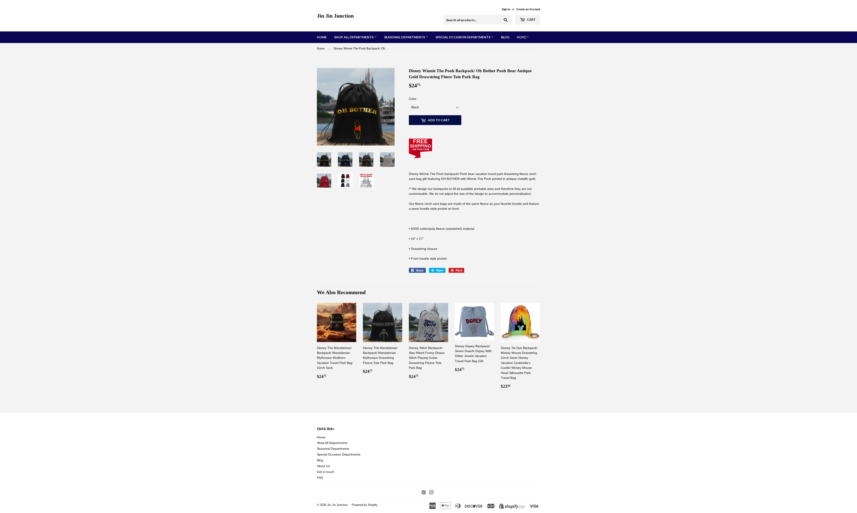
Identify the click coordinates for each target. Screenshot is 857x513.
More (521, 37)
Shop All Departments (354, 37)
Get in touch (325, 472)
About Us (323, 466)
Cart (531, 19)
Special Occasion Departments (463, 37)
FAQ (320, 477)
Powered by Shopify (365, 505)
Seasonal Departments (405, 37)
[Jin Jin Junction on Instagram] (431, 493)
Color (412, 99)
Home (322, 37)
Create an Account (528, 9)
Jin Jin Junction (335, 16)
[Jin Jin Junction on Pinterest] (423, 493)
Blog (505, 37)
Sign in (506, 9)
